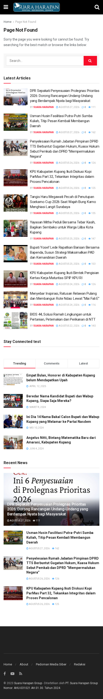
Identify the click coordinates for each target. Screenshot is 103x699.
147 (93, 238)
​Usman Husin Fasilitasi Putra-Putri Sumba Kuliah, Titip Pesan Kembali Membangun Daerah (61, 121)
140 (93, 325)
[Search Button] (90, 61)
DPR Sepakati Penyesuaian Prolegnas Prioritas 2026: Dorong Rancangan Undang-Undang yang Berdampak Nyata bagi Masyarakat (64, 96)
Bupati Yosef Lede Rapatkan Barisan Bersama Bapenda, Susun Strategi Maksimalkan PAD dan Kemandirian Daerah (64, 252)
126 (93, 162)
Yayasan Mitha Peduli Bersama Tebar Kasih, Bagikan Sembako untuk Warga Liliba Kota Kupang (62, 227)
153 (93, 264)
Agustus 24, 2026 (68, 284)
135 (93, 213)
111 (93, 107)
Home (7, 22)
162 (93, 132)
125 (93, 188)
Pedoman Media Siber (51, 664)
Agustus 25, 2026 (68, 213)
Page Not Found (25, 22)
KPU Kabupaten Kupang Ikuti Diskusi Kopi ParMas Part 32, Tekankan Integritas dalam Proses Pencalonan (62, 176)
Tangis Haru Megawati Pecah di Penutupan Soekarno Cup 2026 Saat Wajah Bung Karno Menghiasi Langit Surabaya (63, 202)
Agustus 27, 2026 (68, 107)
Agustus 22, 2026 (68, 325)
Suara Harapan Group (28, 683)
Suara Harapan (43, 107)
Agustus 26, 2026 (68, 162)
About (24, 664)
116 (93, 305)
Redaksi (79, 664)
